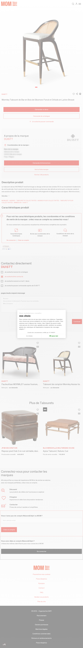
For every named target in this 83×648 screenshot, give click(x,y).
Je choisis (29, 336)
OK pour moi (53, 336)
